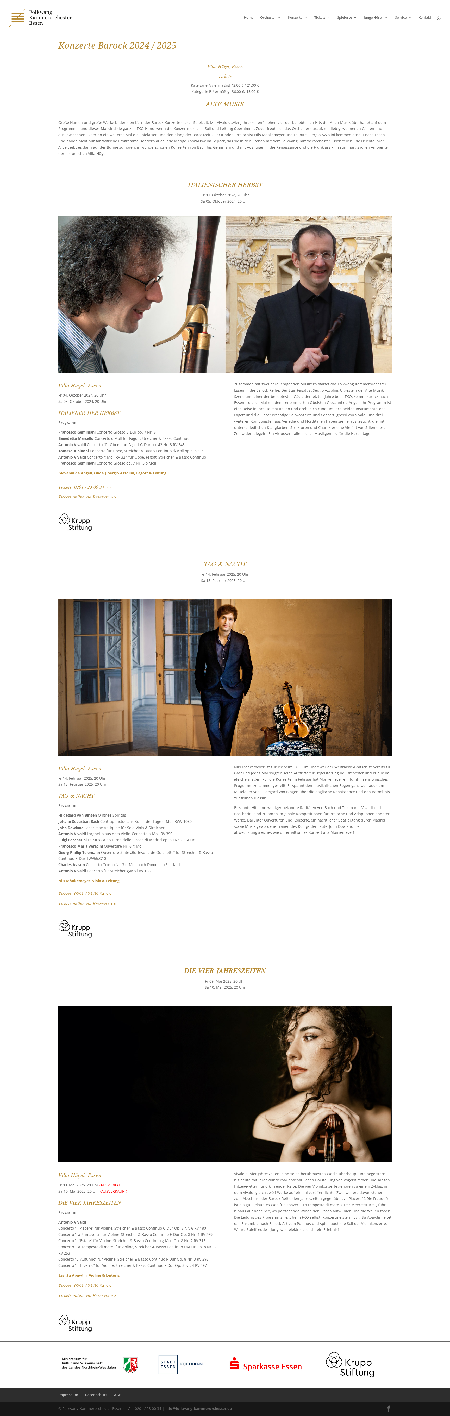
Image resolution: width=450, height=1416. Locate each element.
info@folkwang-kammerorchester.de (198, 1408)
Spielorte (344, 18)
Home (248, 18)
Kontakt (424, 18)
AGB (117, 1394)
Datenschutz (96, 1394)
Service (401, 18)
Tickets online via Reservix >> (87, 496)
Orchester (268, 18)
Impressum (68, 1394)
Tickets (319, 18)
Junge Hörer (373, 18)
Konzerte (295, 18)
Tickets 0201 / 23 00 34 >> (85, 487)
